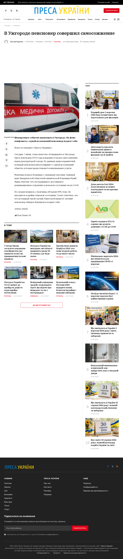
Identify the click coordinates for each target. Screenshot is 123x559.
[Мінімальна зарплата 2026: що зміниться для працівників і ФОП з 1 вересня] (102, 243)
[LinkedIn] (6, 154)
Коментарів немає (72, 42)
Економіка (61, 19)
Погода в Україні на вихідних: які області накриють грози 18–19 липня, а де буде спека (41, 251)
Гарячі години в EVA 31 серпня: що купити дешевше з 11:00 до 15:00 (103, 224)
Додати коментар (42, 305)
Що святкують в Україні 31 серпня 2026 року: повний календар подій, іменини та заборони (104, 406)
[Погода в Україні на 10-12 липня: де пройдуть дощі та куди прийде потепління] (15, 272)
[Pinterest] (6, 160)
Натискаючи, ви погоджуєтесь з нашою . (32, 534)
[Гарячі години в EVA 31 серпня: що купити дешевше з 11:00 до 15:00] (102, 209)
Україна (31, 19)
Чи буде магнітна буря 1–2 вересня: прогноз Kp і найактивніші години (104, 296)
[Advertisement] (61, 61)
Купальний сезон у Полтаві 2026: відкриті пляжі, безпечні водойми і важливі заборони (66, 287)
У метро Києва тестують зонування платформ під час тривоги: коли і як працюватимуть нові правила (15, 252)
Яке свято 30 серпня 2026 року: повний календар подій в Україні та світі (103, 442)
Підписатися (111, 10)
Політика (49, 19)
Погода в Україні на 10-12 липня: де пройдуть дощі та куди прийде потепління (14, 287)
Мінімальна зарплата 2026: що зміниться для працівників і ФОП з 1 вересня (104, 260)
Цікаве (105, 19)
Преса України (106, 546)
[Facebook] (6, 143)
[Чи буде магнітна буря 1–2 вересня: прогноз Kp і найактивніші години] (102, 281)
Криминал (34, 296)
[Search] (114, 19)
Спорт (97, 19)
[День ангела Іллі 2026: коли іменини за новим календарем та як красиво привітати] (102, 171)
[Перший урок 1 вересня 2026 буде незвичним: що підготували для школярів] (102, 99)
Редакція (115, 2)
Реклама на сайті (104, 2)
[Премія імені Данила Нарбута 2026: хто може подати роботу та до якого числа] (67, 236)
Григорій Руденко (16, 42)
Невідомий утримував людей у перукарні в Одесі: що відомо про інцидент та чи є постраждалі (41, 287)
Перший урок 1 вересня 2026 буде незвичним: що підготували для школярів (104, 115)
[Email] (6, 165)
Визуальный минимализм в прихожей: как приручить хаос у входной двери (104, 369)
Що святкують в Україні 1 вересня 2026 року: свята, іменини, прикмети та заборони (104, 332)
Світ (40, 19)
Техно (90, 19)
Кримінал (71, 19)
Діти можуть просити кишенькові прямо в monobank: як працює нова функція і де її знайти (42, 2)
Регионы (57, 42)
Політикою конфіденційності (47, 534)
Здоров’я (81, 19)
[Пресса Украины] (61, 10)
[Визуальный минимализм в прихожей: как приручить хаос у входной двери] (102, 353)
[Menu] (118, 19)
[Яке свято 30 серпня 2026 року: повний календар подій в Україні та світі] (102, 427)
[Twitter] (6, 149)
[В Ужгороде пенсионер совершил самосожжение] (41, 107)
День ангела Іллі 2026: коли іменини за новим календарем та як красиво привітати (104, 188)
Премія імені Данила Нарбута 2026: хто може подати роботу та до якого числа (67, 250)
